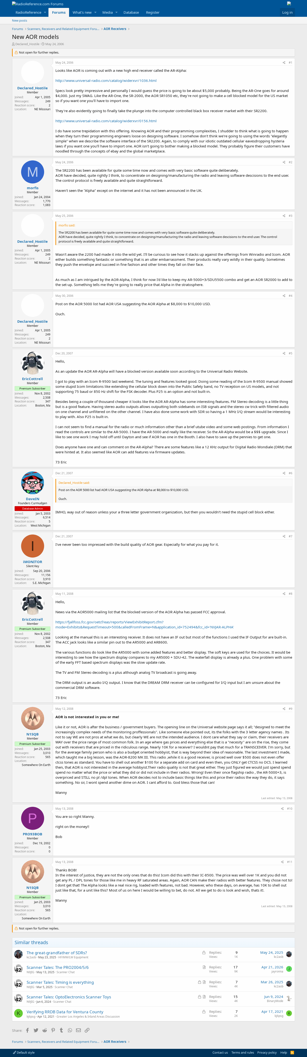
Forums (58, 12)
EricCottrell (32, 378)
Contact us (220, 1052)
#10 (289, 809)
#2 (290, 162)
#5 (290, 353)
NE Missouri (42, 109)
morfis (32, 187)
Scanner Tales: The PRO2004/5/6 (58, 967)
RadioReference (28, 12)
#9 (290, 709)
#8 (290, 594)
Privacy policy (267, 1052)
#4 (290, 296)
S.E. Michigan (41, 583)
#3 (290, 216)
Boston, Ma (42, 405)
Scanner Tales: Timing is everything (60, 982)
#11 (289, 862)
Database (131, 12)
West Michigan (40, 525)
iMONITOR (32, 561)
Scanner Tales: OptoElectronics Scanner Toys (69, 997)
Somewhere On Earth (36, 765)
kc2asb (31, 957)
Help (283, 1052)
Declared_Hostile (27, 44)
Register (152, 12)
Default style (25, 1052)
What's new (82, 12)
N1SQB (32, 734)
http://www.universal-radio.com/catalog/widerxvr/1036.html (106, 80)
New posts (19, 20)
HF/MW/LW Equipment (73, 957)
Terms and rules (242, 1052)
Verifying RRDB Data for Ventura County (65, 1011)
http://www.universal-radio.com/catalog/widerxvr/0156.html (106, 120)
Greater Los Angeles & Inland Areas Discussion (88, 1016)
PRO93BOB (32, 834)
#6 (290, 473)
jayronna (277, 971)
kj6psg (31, 1016)
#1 (290, 63)
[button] (45, 12)
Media (107, 12)
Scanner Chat (66, 972)
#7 (290, 536)
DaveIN (32, 498)
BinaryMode (275, 1001)
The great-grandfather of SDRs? (57, 952)
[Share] (284, 63)
